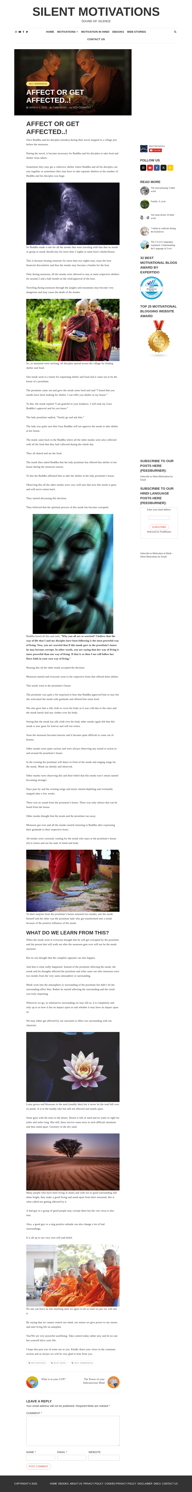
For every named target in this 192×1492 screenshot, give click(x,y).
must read (60, 1363)
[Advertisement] (159, 94)
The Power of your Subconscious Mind (94, 1381)
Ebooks (118, 31)
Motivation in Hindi (95, 31)
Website (94, 1452)
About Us (76, 1483)
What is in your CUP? (53, 1379)
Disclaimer (145, 1483)
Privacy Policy (93, 1483)
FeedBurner (165, 531)
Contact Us (96, 39)
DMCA (157, 1483)
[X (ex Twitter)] (163, 168)
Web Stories (136, 31)
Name (31, 1452)
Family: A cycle (158, 201)
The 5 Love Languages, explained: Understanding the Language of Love (163, 245)
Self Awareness (38, 84)
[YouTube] (150, 168)
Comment (34, 1413)
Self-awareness (83, 1363)
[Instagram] (143, 168)
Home (50, 31)
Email (62, 1452)
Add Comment (82, 107)
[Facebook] (157, 168)
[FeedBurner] (170, 168)
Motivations (66, 31)
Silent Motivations (96, 11)
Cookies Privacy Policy (120, 1483)
